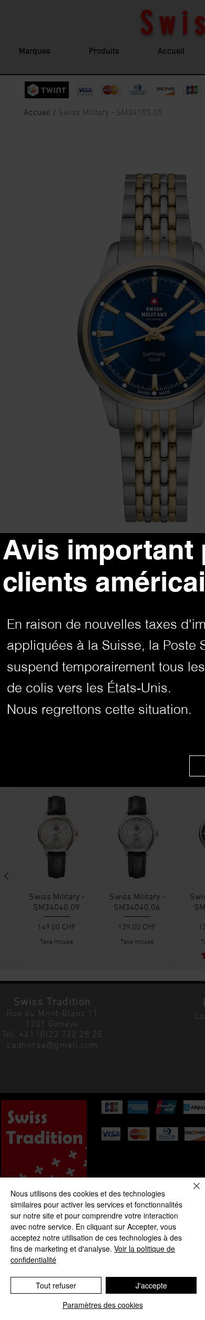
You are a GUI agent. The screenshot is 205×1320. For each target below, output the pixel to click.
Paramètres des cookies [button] (103, 1304)
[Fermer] (190, 1192)
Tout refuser (56, 1285)
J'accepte (151, 1285)
